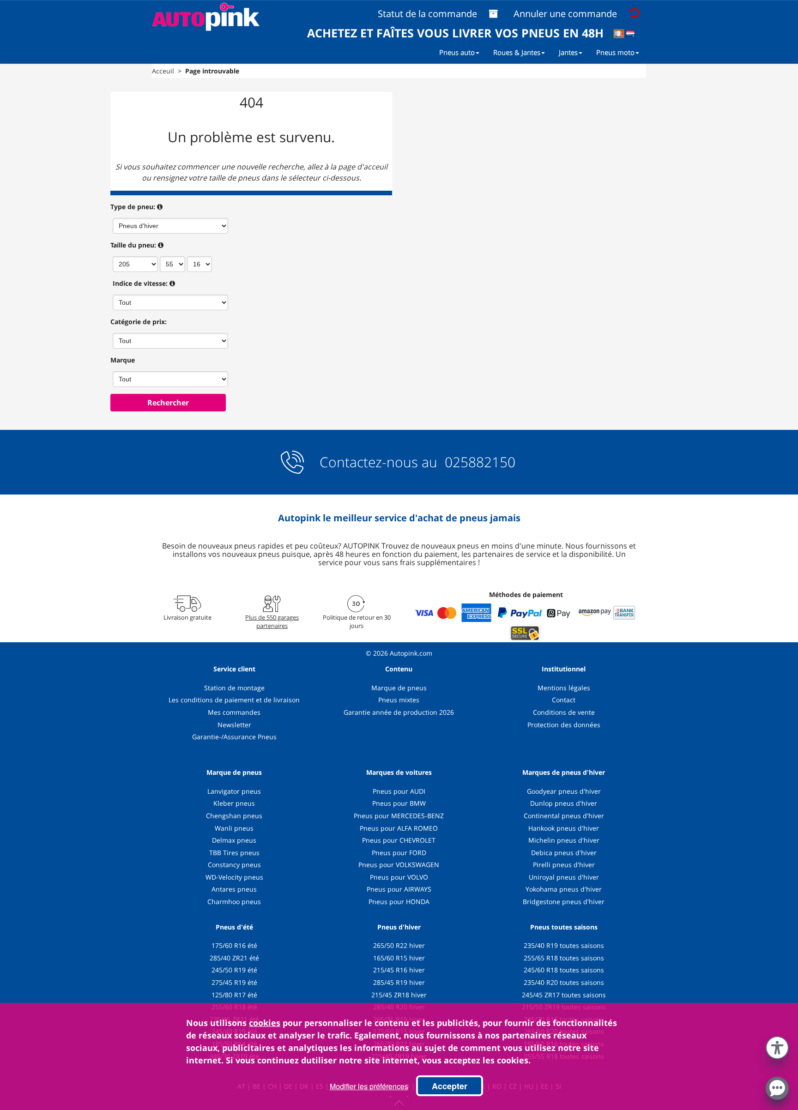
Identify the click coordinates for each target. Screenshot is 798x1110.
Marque (122, 360)
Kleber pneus (234, 803)
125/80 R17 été (234, 994)
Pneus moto (615, 52)
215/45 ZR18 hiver (399, 994)
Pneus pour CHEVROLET (398, 840)
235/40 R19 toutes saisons (564, 945)
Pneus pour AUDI (399, 791)
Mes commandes (234, 712)
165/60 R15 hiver (399, 957)
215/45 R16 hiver (399, 969)
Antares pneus (234, 889)
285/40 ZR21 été (234, 957)
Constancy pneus (234, 864)
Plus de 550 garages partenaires (272, 621)
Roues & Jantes (516, 52)
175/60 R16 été (234, 945)
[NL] (633, 35)
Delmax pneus (234, 840)
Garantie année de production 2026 (399, 712)
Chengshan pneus (234, 815)
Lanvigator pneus (234, 791)
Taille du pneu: (133, 245)
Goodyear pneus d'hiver (564, 791)
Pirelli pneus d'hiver (564, 864)
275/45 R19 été (234, 982)
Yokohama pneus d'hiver (564, 889)
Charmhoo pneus (234, 901)
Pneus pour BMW (399, 803)
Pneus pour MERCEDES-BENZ (399, 815)
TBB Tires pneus (234, 852)
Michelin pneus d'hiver (563, 840)
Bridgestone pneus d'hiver (564, 901)
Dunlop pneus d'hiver (563, 803)
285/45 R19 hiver (399, 982)
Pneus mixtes (398, 699)
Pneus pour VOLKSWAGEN (398, 864)
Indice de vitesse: (140, 283)
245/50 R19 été (234, 969)
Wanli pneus (234, 828)
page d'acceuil (362, 167)
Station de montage (234, 687)
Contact (563, 699)
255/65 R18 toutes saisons (564, 957)
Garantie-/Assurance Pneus (234, 736)
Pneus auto (457, 52)
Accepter (449, 1086)
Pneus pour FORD (399, 852)
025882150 (478, 461)
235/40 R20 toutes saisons (564, 982)
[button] (777, 1046)
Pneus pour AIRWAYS (399, 889)
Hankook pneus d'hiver (563, 828)
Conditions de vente (564, 712)
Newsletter (234, 724)
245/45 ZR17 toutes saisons (564, 994)
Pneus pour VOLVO (399, 877)
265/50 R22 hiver (399, 945)
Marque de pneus (399, 687)
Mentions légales (564, 687)
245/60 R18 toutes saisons (564, 969)
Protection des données (563, 724)
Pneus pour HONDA (399, 901)
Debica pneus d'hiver (564, 852)
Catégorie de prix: (138, 321)
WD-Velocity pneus (234, 877)
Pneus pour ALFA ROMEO (399, 828)
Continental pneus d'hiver (564, 815)
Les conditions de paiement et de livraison (234, 699)
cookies (264, 1022)
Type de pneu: (132, 206)
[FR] (622, 35)
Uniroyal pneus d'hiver (564, 877)
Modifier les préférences (369, 1086)
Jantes (568, 52)
